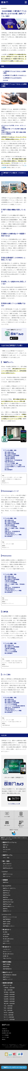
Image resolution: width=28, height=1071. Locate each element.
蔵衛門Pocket (6, 892)
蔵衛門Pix (5, 908)
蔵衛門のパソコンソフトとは (10, 917)
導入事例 (5, 932)
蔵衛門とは (5, 844)
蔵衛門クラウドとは (7, 874)
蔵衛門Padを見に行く (8, 868)
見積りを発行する (7, 863)
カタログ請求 (7, 816)
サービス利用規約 (5, 1035)
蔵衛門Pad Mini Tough (8, 901)
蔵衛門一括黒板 (6, 921)
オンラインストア (7, 865)
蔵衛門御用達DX (7, 919)
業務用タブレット (7, 910)
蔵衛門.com (6, 1025)
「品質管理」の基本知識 (8, 996)
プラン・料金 (6, 857)
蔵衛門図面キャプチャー (8, 926)
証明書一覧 (5, 956)
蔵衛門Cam (5, 882)
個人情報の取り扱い (5, 1030)
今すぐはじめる (6, 849)
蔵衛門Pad (5, 897)
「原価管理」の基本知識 (8, 1001)
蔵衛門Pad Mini (6, 895)
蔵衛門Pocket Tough (8, 899)
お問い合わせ (7, 825)
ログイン (5, 851)
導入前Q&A (5, 936)
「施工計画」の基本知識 (8, 1003)
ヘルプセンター (6, 949)
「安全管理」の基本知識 (8, 999)
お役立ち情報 (6, 934)
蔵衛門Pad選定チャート (8, 906)
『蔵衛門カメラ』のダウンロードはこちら (14, 1067)
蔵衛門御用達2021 (7, 968)
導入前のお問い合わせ (8, 938)
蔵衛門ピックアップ (7, 979)
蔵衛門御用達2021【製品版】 (10, 974)
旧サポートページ (7, 951)
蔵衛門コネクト (6, 977)
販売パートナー (6, 943)
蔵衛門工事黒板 (6, 964)
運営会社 (3, 1039)
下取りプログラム (7, 958)
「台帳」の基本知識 (7, 989)
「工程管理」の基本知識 (8, 994)
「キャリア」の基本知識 (8, 1019)
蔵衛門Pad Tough (7, 904)
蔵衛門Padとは (6, 890)
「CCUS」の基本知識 (8, 1014)
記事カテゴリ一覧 (7, 985)
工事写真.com (4, 1028)
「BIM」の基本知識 (7, 1008)
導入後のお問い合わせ (8, 953)
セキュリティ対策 (5, 1037)
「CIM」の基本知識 (7, 1010)
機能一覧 (5, 847)
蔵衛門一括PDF (6, 923)
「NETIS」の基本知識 (8, 1012)
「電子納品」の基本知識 (8, 992)
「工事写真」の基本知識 (8, 987)
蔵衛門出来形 (6, 966)
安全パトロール (6, 876)
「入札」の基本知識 (7, 1005)
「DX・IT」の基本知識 (8, 1017)
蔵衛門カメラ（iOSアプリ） (9, 888)
